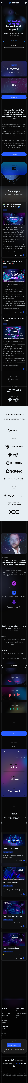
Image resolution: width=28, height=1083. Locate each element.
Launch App (4, 1015)
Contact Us (4, 1035)
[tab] (14, 733)
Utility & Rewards (5, 1013)
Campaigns (4, 1011)
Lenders (3, 1017)
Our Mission (4, 1031)
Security (3, 1022)
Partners (3, 1033)
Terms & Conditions (21, 1013)
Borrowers (4, 1020)
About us (3, 1028)
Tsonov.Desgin (18, 1063)
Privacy (18, 1015)
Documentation (20, 1011)
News (17, 1017)
